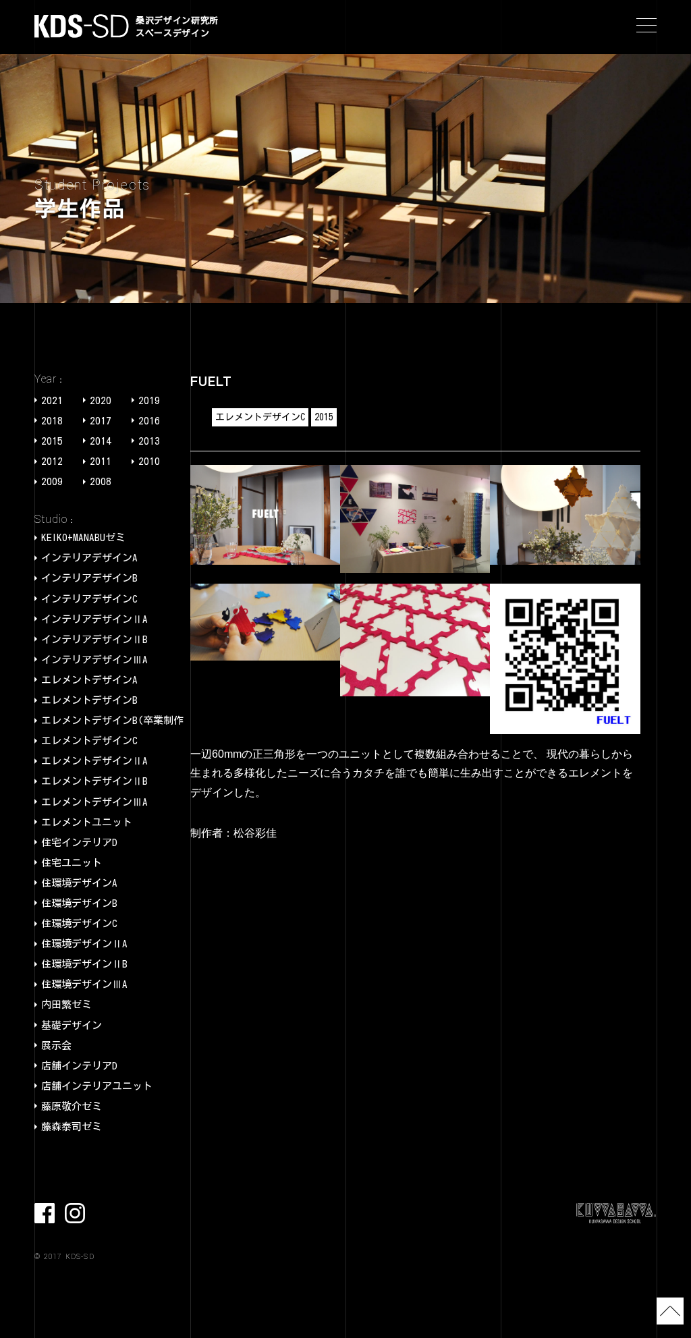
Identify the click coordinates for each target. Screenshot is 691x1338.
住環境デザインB (79, 903)
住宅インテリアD (79, 842)
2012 (52, 461)
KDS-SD (81, 26)
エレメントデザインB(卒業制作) (115, 720)
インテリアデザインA (89, 558)
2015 (52, 441)
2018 (52, 421)
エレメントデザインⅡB (94, 781)
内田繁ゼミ (66, 1004)
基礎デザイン (71, 1025)
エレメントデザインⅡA (94, 761)
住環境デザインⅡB (84, 964)
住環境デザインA (79, 883)
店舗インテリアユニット (97, 1086)
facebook (44, 1213)
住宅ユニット (71, 863)
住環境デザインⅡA (84, 944)
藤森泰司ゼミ (71, 1126)
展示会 (56, 1045)
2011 (100, 461)
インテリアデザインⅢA (94, 659)
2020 (100, 400)
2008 (100, 481)
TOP (670, 1311)
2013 (149, 441)
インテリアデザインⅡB (94, 639)
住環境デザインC (79, 923)
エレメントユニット (86, 822)
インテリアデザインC (89, 599)
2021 (52, 400)
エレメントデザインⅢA (94, 802)
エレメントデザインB (89, 700)
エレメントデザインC (89, 740)
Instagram (75, 1213)
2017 (100, 421)
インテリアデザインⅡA (94, 619)
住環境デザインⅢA (84, 984)
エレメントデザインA (89, 680)
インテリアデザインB (89, 578)
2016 (149, 421)
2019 (149, 400)
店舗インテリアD (79, 1066)
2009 (52, 481)
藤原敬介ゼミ (71, 1106)
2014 (100, 441)
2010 (149, 461)
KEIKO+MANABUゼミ (83, 537)
